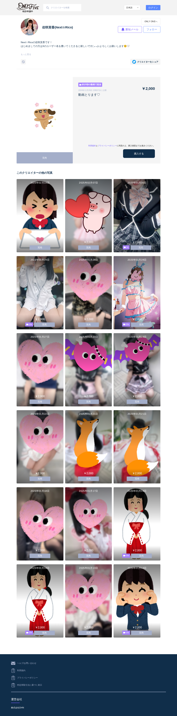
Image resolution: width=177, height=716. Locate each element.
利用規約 (92, 146)
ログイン (153, 7)
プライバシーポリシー (107, 146)
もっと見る (26, 54)
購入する (139, 153)
